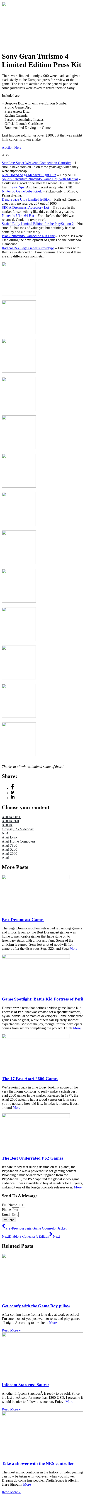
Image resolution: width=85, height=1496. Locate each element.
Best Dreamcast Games (23, 919)
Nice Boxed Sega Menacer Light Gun (29, 175)
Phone (7, 1209)
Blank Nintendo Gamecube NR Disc (28, 236)
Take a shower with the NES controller (37, 1463)
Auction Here (11, 147)
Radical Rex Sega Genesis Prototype (28, 248)
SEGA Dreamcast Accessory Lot (25, 207)
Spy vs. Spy (15, 187)
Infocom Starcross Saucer (25, 1384)
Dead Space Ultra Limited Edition (26, 199)
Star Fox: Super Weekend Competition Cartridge (36, 163)
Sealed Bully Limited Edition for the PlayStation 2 (38, 224)
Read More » (11, 1330)
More (73, 948)
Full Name (10, 1205)
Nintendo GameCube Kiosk (22, 191)
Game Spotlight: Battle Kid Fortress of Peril (42, 999)
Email (6, 1214)
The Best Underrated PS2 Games (32, 1158)
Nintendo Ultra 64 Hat (18, 216)
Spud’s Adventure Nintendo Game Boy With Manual (40, 179)
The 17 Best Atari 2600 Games (30, 1078)
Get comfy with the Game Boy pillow (36, 1306)
